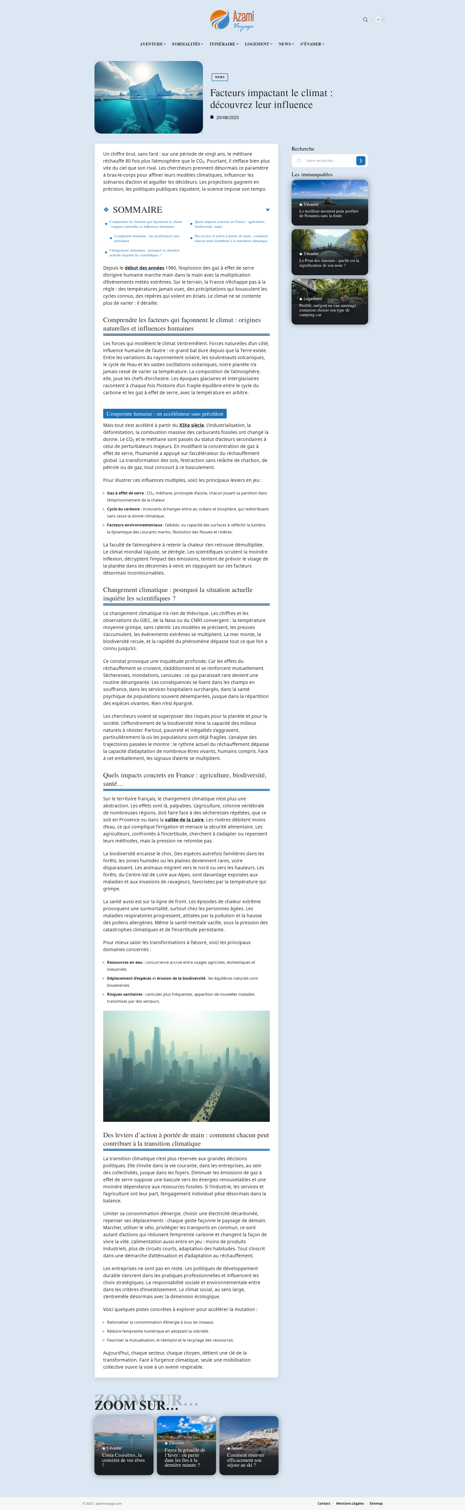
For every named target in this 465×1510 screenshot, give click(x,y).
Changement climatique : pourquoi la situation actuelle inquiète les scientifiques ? (144, 252)
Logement (313, 299)
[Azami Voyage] (232, 19)
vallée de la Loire (184, 820)
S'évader (114, 1448)
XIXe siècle (191, 425)
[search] (365, 19)
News (220, 77)
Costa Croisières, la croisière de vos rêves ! (123, 1459)
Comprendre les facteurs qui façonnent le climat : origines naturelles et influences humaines (145, 224)
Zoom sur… (136, 1404)
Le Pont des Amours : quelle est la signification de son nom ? (329, 262)
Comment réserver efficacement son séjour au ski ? (245, 1459)
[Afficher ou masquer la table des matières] (216, 210)
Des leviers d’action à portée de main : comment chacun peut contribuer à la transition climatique (231, 238)
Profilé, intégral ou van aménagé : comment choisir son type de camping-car (328, 309)
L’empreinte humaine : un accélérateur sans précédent (147, 238)
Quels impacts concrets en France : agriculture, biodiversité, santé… (230, 224)
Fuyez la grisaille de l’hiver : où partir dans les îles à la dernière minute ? (185, 1457)
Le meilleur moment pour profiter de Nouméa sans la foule (328, 213)
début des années (144, 268)
